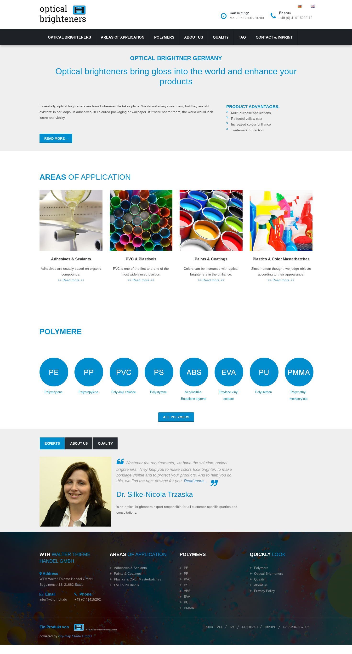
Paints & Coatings (211, 259)
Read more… (196, 481)
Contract (250, 627)
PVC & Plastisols (141, 259)
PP (186, 573)
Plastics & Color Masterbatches (281, 259)
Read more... (56, 138)
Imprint (271, 627)
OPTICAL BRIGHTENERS (69, 37)
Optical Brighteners (268, 573)
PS (186, 585)
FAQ (242, 37)
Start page (214, 627)
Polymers (164, 37)
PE (186, 568)
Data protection (296, 627)
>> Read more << (71, 280)
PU (186, 602)
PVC (187, 579)
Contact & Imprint (274, 37)
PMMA (189, 608)
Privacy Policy (264, 591)
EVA (187, 596)
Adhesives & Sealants (71, 259)
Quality (221, 37)
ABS (187, 591)
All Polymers (176, 417)
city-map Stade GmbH (75, 636)
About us (193, 37)
